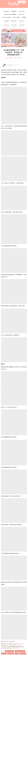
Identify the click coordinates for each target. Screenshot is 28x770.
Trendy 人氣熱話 (16, 17)
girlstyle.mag (21, 643)
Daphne (10, 64)
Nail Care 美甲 (18, 58)
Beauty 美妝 (6, 11)
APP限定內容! (14, 11)
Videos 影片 (6, 20)
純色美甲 (22, 653)
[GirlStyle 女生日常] (14, 4)
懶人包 (4, 653)
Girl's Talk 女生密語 (6, 17)
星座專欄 (24, 17)
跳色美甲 (10, 653)
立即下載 (17, 648)
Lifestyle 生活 (21, 14)
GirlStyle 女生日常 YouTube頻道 (13, 645)
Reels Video (13, 20)
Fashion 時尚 (21, 11)
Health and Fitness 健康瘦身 (10, 14)
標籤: (2, 651)
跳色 (16, 653)
